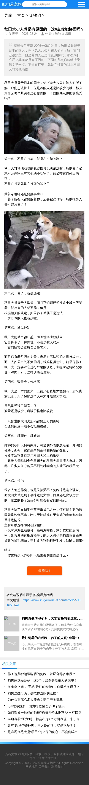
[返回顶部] (84, 701)
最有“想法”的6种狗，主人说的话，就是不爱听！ (42, 725)
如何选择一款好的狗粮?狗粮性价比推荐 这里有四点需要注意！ (46, 712)
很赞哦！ (44, 570)
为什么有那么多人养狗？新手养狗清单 (35, 699)
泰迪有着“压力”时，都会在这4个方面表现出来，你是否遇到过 (46, 719)
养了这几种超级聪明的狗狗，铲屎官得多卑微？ (42, 674)
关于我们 (44, 766)
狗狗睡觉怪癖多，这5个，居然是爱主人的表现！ (42, 680)
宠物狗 (35, 15)
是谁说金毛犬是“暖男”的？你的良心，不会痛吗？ (43, 732)
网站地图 (31, 766)
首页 (21, 15)
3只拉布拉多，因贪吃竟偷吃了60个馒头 (36, 706)
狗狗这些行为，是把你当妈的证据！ (33, 693)
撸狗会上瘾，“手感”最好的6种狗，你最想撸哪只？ (43, 687)
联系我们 (57, 766)
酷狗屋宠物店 (47, 763)
